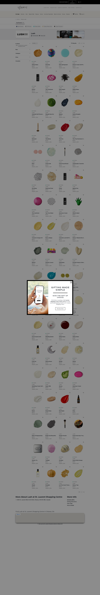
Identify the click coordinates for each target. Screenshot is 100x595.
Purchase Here (60, 308)
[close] (71, 282)
